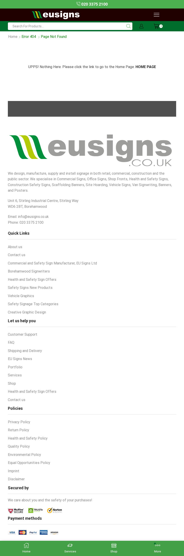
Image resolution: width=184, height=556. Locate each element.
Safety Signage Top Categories (33, 304)
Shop (12, 383)
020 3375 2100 (94, 4)
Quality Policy (19, 446)
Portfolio (15, 367)
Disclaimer (16, 479)
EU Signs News (20, 359)
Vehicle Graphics (21, 296)
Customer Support (22, 334)
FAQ (11, 342)
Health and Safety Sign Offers (32, 279)
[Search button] (128, 26)
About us (15, 247)
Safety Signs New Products (30, 288)
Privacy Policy (19, 422)
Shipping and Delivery (25, 351)
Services (15, 375)
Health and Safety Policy (28, 438)
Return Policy (18, 430)
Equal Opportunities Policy (29, 463)
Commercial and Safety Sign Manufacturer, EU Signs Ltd (52, 263)
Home (13, 36)
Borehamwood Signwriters (29, 271)
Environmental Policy (24, 455)
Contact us (16, 255)
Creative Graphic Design (27, 312)
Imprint (13, 471)
